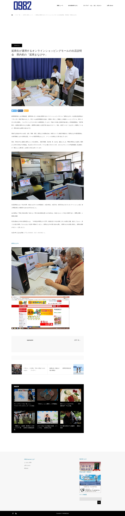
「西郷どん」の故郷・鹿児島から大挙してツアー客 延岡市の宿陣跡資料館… (24, 427)
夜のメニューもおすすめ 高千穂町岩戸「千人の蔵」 (70, 404)
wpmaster (30, 340)
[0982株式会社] (33, 5)
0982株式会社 (65, 513)
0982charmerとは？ (29, 459)
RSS (15, 513)
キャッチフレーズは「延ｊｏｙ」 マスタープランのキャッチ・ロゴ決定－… (24, 405)
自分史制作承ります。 (73, 5)
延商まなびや (15, 243)
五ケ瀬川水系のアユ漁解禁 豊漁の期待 (70, 426)
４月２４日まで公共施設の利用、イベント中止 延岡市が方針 (47, 426)
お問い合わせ (110, 5)
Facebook (12, 513)
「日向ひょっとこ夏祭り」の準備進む (47, 404)
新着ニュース (60, 5)
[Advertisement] (62, 30)
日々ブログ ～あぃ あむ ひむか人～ (93, 5)
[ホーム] (12, 13)
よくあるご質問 (27, 462)
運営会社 (26, 468)
